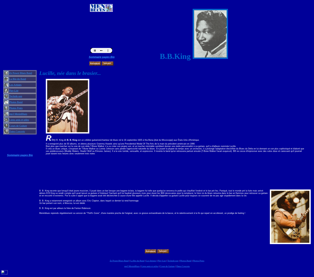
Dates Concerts (17, 131)
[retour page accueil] (101, 5)
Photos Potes (16, 108)
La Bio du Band (17, 79)
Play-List (13, 90)
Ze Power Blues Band (20, 73)
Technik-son (15, 96)
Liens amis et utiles (19, 119)
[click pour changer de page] (95, 62)
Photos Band (16, 102)
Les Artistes (15, 84)
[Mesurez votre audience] (4, 273)
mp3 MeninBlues (18, 114)
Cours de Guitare (18, 125)
